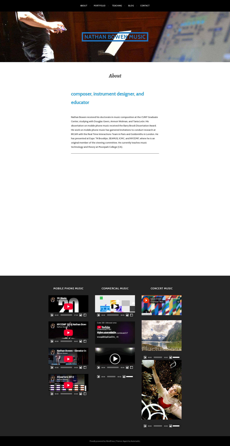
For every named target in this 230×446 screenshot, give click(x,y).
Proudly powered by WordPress (102, 441)
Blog (131, 6)
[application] (68, 306)
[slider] (113, 367)
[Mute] (80, 315)
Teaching (117, 6)
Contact (145, 6)
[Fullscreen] (85, 315)
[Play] (52, 315)
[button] (115, 306)
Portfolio (100, 6)
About (83, 6)
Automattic (135, 441)
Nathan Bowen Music (115, 37)
